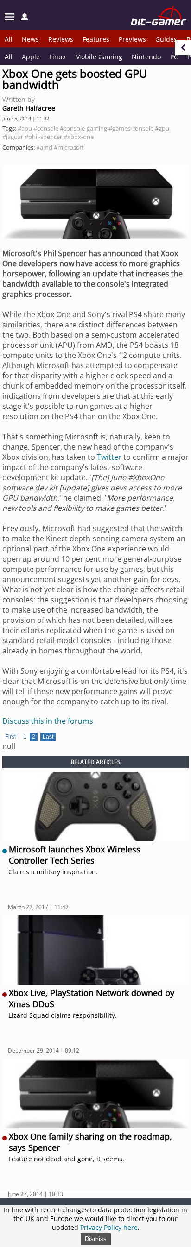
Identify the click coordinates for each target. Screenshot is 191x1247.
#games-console (130, 128)
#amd (44, 147)
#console (45, 128)
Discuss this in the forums (47, 721)
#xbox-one (79, 136)
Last (48, 736)
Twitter (109, 457)
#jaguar (12, 136)
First (10, 736)
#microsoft (69, 147)
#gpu (162, 128)
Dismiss (96, 1238)
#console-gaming (83, 128)
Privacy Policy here (109, 1227)
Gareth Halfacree (28, 108)
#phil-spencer (43, 136)
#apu (25, 128)
